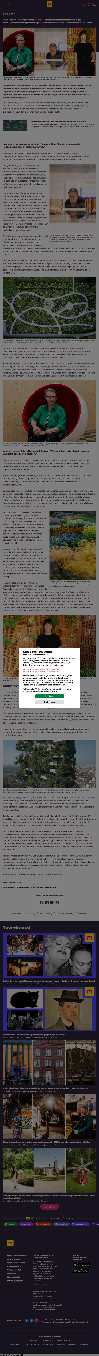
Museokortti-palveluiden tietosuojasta (41, 669)
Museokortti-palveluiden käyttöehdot (40, 671)
